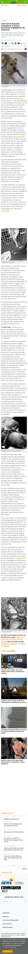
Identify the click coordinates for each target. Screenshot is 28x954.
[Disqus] (14, 788)
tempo (19, 294)
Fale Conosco (7, 923)
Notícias (24, 868)
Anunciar (6, 916)
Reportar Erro (8, 927)
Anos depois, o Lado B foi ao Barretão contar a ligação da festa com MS (13, 840)
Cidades (3, 20)
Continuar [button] (7, 951)
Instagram (13, 644)
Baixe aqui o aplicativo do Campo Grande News (13, 639)
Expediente (6, 913)
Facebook (5, 644)
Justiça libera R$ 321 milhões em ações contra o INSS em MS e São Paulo (13, 858)
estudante (23, 101)
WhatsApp (5, 646)
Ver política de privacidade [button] (9, 947)
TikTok (20, 644)
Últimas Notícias (7, 813)
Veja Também (8, 651)
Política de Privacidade (10, 920)
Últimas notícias (22, 5)
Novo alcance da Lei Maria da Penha (14, 832)
